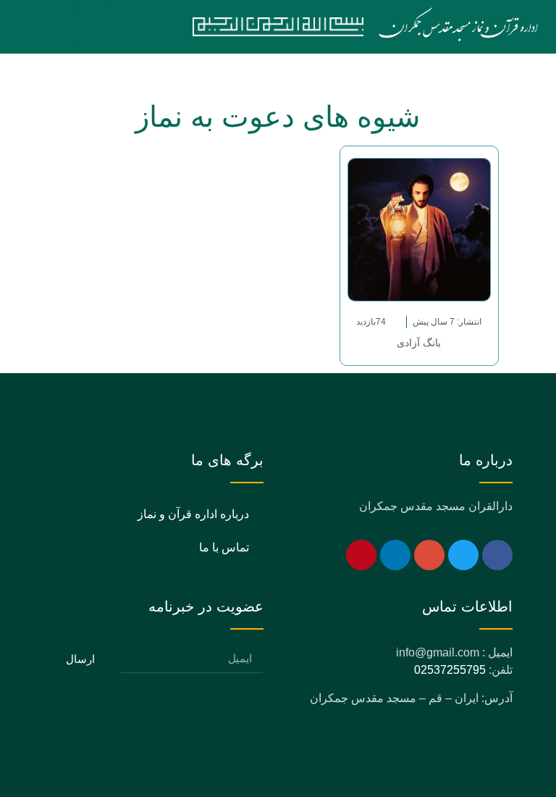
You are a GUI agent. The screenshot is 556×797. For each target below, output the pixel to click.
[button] (92, 26)
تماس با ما (224, 547)
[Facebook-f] (497, 555)
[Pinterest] (361, 555)
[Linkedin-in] (395, 555)
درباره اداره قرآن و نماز (193, 514)
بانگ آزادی (419, 343)
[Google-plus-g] (429, 555)
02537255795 (450, 670)
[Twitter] (463, 555)
